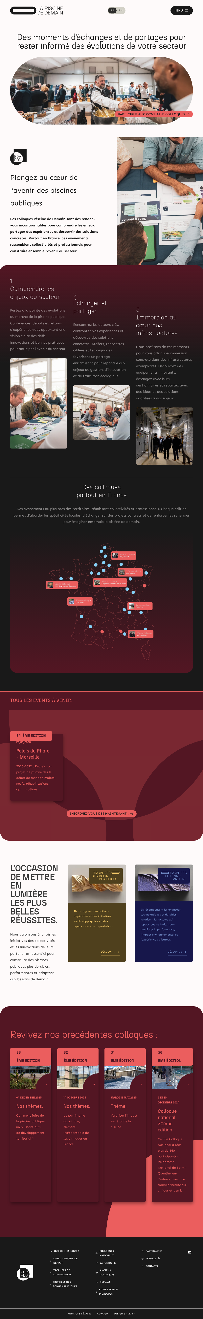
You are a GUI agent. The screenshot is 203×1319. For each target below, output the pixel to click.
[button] (181, 10)
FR (112, 10)
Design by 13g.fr (124, 1313)
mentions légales (79, 1313)
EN (121, 10)
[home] (36, 10)
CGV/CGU (102, 1313)
